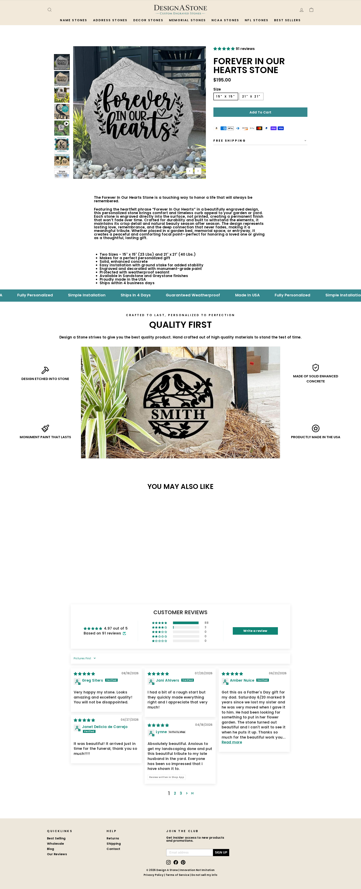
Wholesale (55, 843)
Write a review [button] (255, 631)
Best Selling (56, 838)
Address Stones (110, 20)
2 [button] (175, 793)
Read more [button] (232, 742)
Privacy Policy (153, 875)
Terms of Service (177, 875)
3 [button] (181, 793)
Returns (113, 838)
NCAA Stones (225, 20)
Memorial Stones (187, 20)
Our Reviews (57, 854)
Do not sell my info (204, 875)
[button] (224, 48)
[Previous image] (189, 171)
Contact (113, 849)
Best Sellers (287, 20)
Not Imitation (205, 870)
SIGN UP (221, 852)
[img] (84, 673)
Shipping (114, 843)
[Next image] (198, 171)
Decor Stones (148, 20)
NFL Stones (256, 20)
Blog (50, 849)
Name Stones (73, 20)
